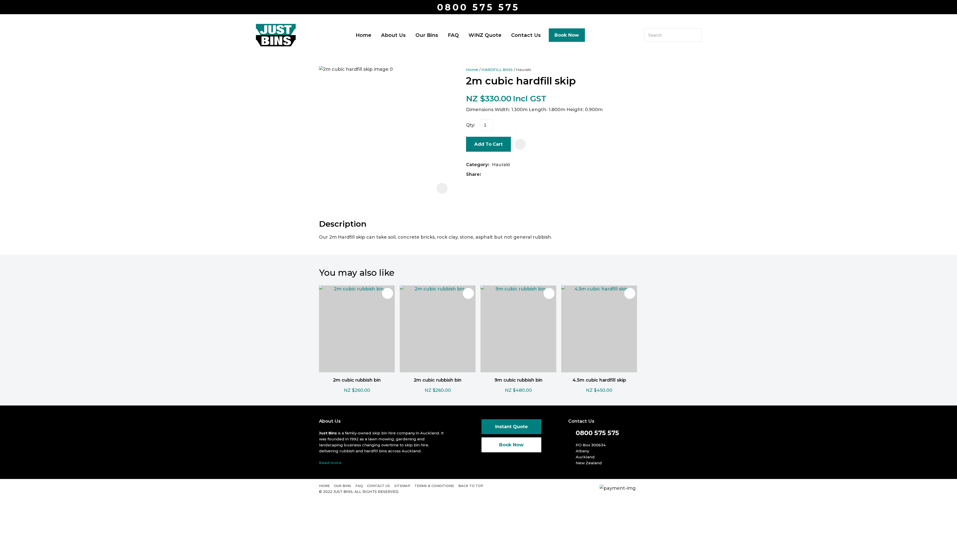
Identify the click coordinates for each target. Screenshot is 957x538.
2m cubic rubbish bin (357, 380)
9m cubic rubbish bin (518, 380)
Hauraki (523, 69)
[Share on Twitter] (491, 174)
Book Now (567, 35)
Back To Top (470, 486)
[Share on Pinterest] (507, 174)
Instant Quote (511, 426)
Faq (359, 486)
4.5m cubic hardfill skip (599, 380)
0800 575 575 (478, 7)
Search (696, 35)
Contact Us (526, 35)
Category (477, 164)
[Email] (499, 174)
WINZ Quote (485, 35)
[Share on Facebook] (484, 174)
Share (473, 174)
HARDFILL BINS (497, 69)
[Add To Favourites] (520, 144)
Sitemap (402, 486)
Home (363, 35)
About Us (393, 35)
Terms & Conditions (434, 486)
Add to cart (488, 144)
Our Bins (426, 35)
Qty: (470, 125)
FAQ (453, 35)
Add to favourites (387, 293)
